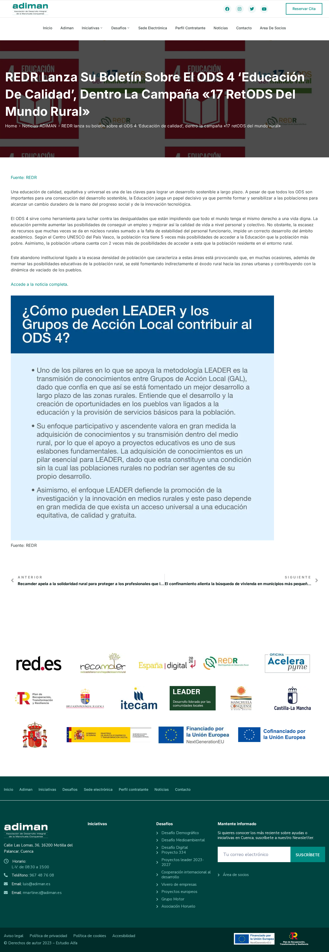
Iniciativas (90, 28)
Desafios (118, 28)
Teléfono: (33, 875)
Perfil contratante (190, 28)
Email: (31, 884)
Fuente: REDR (24, 177)
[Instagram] (239, 9)
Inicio (47, 28)
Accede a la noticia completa (39, 284)
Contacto (244, 28)
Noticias (221, 28)
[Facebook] (227, 9)
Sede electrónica (152, 28)
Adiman (67, 28)
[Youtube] (264, 9)
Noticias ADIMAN (39, 125)
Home (11, 125)
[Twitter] (252, 9)
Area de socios (273, 28)
